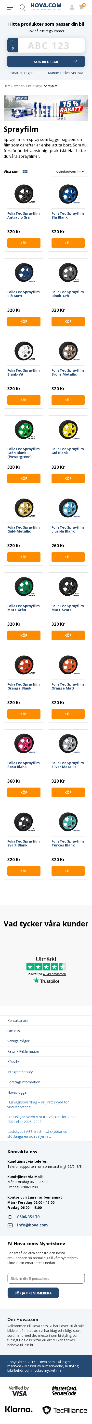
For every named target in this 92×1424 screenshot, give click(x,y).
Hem (7, 86)
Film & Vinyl (34, 86)
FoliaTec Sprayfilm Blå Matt (23, 294)
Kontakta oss (17, 1020)
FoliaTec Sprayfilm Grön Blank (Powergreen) (23, 453)
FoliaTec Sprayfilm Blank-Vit (23, 372)
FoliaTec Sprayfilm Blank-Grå (68, 294)
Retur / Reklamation (23, 1051)
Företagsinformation (23, 1082)
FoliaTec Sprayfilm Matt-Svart (68, 608)
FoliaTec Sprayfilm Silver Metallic (68, 765)
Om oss (13, 1030)
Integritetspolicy (20, 1071)
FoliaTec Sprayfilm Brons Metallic (68, 372)
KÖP (23, 243)
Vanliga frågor (18, 1041)
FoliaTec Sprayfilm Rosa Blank (23, 765)
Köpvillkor (15, 1061)
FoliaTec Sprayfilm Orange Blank (23, 686)
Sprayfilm (50, 86)
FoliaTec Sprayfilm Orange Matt (68, 686)
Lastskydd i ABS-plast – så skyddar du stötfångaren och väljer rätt (37, 1134)
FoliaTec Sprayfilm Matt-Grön (23, 608)
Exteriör (18, 86)
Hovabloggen (17, 1092)
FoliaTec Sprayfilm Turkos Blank (68, 843)
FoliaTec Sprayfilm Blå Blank (68, 215)
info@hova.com (32, 1225)
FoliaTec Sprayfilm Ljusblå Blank (68, 529)
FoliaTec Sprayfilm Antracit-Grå (23, 215)
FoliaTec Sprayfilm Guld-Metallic (23, 529)
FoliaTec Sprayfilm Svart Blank (23, 843)
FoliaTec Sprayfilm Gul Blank (68, 451)
